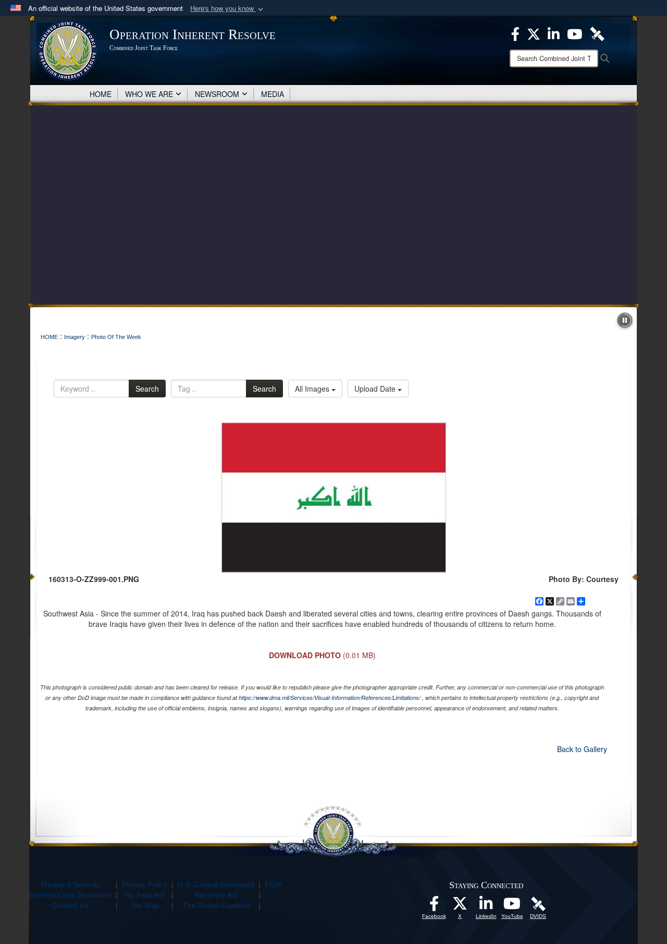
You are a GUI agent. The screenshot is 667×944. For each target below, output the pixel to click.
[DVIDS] (597, 33)
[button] (227, 8)
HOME (101, 94)
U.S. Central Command (216, 884)
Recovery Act (216, 895)
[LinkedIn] (554, 33)
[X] (533, 33)
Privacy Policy (144, 884)
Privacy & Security (70, 884)
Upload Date (376, 388)
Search (147, 388)
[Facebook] (515, 33)
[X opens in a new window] (460, 906)
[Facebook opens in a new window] (434, 906)
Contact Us (70, 905)
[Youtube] (574, 33)
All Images (313, 388)
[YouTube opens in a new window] (512, 906)
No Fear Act (144, 895)
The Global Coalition (216, 905)
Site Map (144, 905)
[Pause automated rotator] (625, 320)
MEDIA (272, 94)
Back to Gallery (582, 749)
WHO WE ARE (149, 94)
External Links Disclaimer (70, 895)
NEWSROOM (217, 94)
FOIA (273, 884)
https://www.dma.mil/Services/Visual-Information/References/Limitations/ (330, 697)
